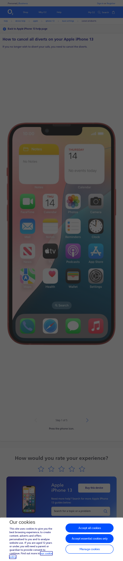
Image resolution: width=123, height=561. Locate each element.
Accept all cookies (89, 528)
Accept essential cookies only (90, 538)
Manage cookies (89, 549)
